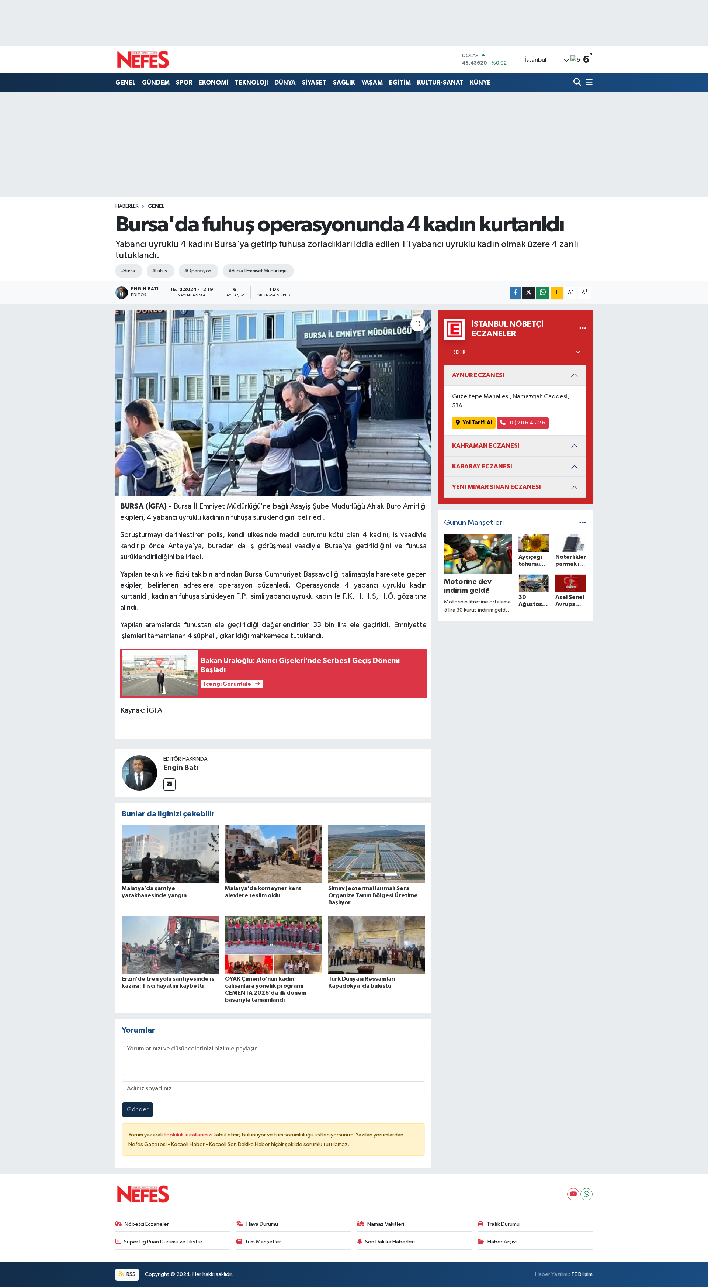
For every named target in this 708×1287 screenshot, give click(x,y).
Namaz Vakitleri (385, 1224)
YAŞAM (372, 82)
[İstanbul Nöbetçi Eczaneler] (582, 329)
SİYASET (314, 82)
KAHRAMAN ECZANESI (486, 446)
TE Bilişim (582, 1274)
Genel (156, 206)
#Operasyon (197, 270)
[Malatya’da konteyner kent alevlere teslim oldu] (273, 854)
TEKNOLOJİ (251, 82)
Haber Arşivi (502, 1242)
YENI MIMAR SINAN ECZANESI (496, 487)
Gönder (138, 1110)
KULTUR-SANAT (440, 82)
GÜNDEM (156, 82)
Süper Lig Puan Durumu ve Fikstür (163, 1242)
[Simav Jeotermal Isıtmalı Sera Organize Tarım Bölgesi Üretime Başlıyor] (376, 854)
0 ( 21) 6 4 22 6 (527, 423)
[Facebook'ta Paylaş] (515, 293)
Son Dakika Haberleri (390, 1242)
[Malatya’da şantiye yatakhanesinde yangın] (170, 854)
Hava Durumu (262, 1224)
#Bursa (128, 270)
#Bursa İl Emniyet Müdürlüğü (257, 270)
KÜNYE (480, 82)
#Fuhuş (159, 270)
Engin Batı (180, 767)
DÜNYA (285, 82)
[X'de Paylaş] (528, 293)
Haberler (127, 206)
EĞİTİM (400, 82)
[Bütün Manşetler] (582, 523)
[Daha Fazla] (557, 293)
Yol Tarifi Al (477, 423)
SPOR (184, 82)
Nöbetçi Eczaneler (147, 1224)
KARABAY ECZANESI (482, 466)
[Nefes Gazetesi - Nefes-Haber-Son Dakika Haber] (143, 59)
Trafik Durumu (503, 1224)
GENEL (125, 82)
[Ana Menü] (588, 83)
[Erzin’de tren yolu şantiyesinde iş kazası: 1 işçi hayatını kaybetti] (170, 945)
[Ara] (578, 83)
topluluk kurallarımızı (189, 1135)
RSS (130, 1274)
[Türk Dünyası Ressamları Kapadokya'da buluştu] (376, 945)
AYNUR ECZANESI (478, 375)
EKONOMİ (213, 82)
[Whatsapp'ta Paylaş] (542, 293)
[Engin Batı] (139, 773)
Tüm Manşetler (263, 1242)
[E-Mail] (169, 784)
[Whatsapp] (586, 1194)
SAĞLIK (344, 82)
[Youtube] (573, 1194)
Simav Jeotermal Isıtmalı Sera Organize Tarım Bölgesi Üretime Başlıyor (373, 895)
